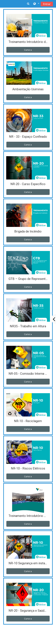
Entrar (47, 4)
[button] (36, 3)
